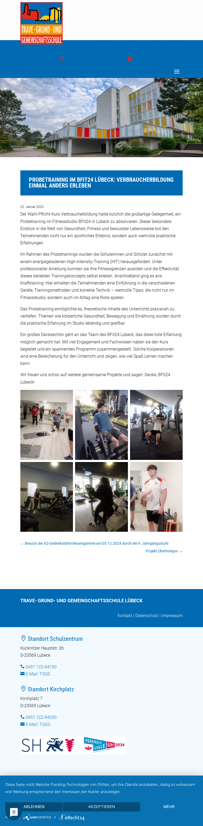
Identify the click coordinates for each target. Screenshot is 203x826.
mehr (169, 806)
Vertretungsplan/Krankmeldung (91, 59)
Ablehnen (34, 806)
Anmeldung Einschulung (153, 59)
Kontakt (125, 615)
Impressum (172, 615)
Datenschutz (147, 615)
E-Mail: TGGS (38, 673)
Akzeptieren (101, 806)
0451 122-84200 (41, 717)
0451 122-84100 (41, 666)
